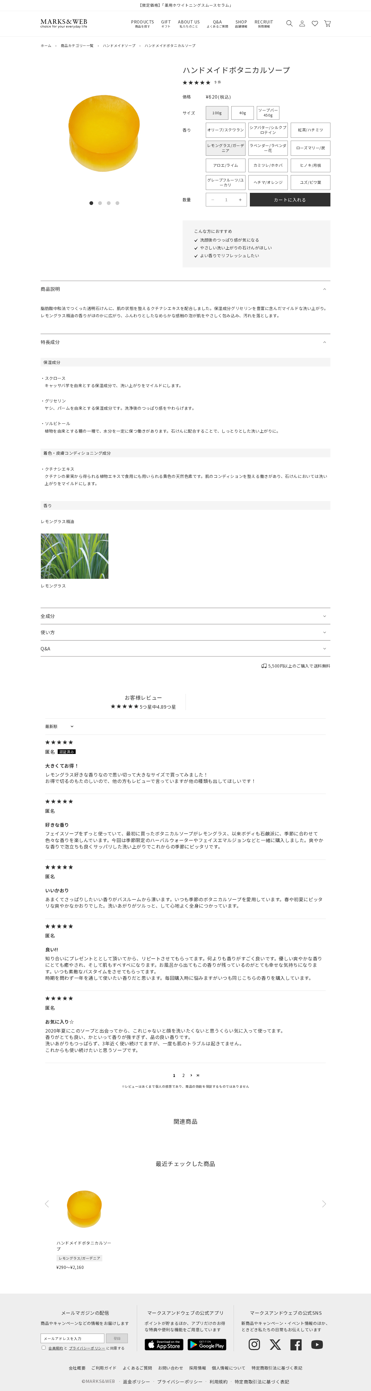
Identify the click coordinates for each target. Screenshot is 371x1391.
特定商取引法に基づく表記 (277, 1368)
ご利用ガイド (104, 1368)
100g (217, 112)
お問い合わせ (170, 1368)
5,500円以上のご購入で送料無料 (299, 666)
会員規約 (55, 1347)
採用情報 (197, 1368)
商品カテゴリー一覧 (77, 45)
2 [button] (183, 1075)
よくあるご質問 (137, 1368)
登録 (117, 1338)
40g (242, 112)
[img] (185, 742)
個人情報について (229, 1368)
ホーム (46, 45)
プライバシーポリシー (87, 1347)
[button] (289, 23)
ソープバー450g (268, 112)
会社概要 (77, 1368)
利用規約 (219, 1382)
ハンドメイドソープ (119, 45)
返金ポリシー (136, 1382)
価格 (187, 96)
